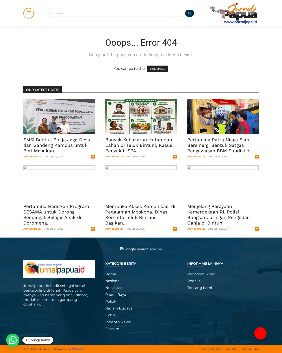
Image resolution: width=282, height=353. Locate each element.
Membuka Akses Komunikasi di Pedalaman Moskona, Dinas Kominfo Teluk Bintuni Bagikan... (140, 215)
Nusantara (114, 288)
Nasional (112, 281)
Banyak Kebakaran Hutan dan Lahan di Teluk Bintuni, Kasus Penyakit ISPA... (138, 145)
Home (110, 274)
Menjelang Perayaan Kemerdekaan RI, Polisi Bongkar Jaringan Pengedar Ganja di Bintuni (218, 215)
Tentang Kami (199, 288)
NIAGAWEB (79, 349)
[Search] (189, 13)
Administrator (32, 156)
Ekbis (110, 315)
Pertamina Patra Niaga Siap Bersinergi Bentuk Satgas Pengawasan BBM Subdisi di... (221, 145)
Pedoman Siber (201, 274)
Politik (110, 301)
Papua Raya (115, 295)
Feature (112, 329)
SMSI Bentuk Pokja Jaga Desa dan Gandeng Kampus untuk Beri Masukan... (56, 145)
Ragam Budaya (118, 308)
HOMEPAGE (157, 68)
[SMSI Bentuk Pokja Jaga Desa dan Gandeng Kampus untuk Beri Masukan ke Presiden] (59, 116)
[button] (260, 333)
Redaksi (194, 281)
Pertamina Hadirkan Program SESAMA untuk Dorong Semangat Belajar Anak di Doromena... (56, 215)
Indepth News (118, 322)
